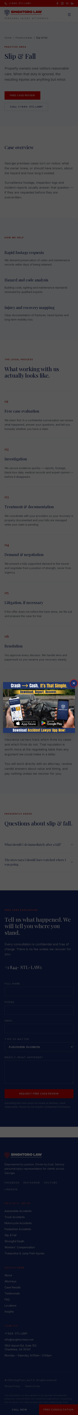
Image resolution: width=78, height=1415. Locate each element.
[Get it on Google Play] (52, 723)
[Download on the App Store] (26, 723)
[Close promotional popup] (73, 683)
